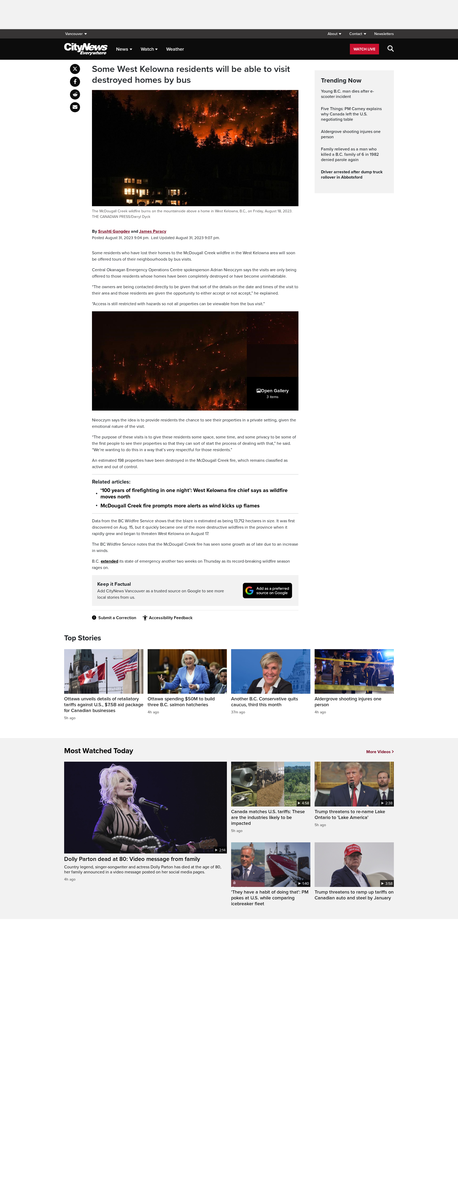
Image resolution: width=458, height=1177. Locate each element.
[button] (334, 33)
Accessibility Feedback (170, 617)
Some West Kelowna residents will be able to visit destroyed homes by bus (191, 74)
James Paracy (152, 231)
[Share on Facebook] (75, 82)
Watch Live (364, 49)
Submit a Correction (117, 617)
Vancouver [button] (74, 34)
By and (129, 231)
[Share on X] (75, 69)
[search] (390, 49)
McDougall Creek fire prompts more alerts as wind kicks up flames (180, 506)
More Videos (378, 752)
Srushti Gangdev (114, 231)
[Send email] (75, 107)
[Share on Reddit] (75, 94)
